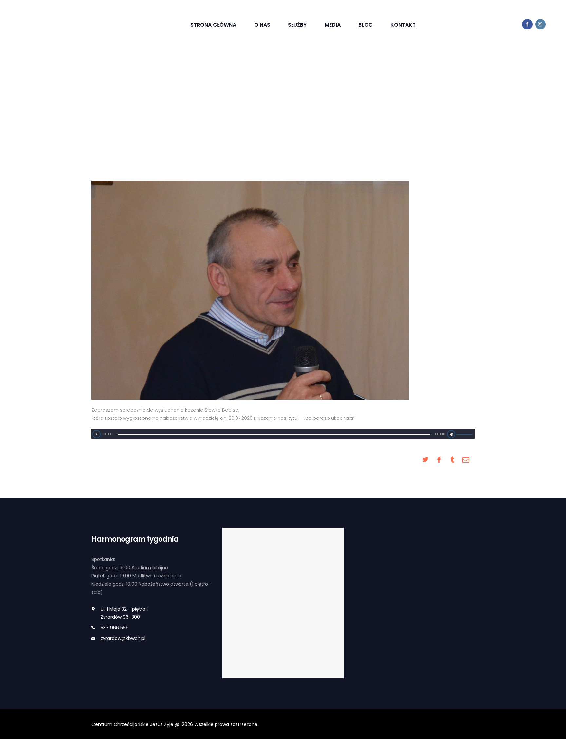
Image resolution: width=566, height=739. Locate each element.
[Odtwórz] (96, 434)
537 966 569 (115, 627)
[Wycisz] (451, 434)
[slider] (465, 435)
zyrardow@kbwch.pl (123, 638)
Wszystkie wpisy (236, 108)
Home (200, 108)
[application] (283, 434)
